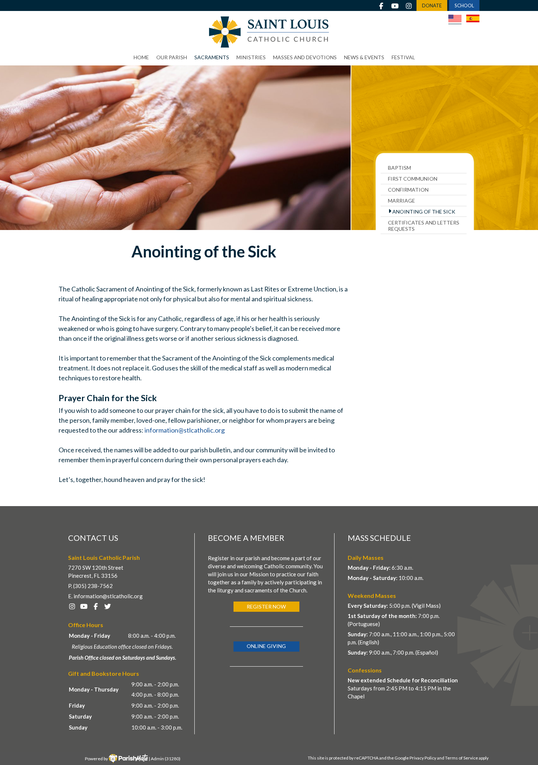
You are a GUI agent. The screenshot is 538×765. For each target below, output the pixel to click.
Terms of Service (461, 758)
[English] (455, 19)
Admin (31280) (165, 758)
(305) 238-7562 (93, 586)
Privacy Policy (423, 758)
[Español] (472, 18)
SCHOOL (464, 5)
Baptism (399, 168)
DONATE (432, 5)
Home (141, 57)
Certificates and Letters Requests (423, 225)
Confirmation (408, 189)
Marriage (401, 200)
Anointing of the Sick (423, 211)
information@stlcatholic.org (185, 430)
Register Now (266, 606)
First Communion (412, 179)
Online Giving (266, 646)
